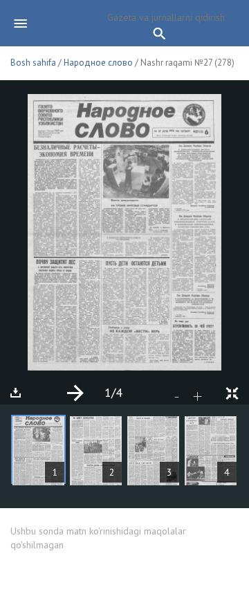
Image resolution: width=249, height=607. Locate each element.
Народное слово (98, 62)
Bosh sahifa (33, 62)
